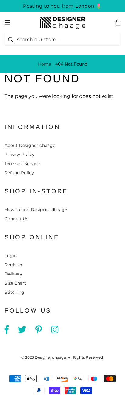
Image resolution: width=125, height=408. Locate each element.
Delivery (13, 274)
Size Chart (15, 283)
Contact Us (16, 219)
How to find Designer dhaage (36, 209)
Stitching (14, 292)
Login (11, 255)
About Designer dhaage (30, 145)
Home (44, 64)
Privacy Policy (20, 154)
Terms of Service (22, 163)
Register (13, 265)
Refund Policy (19, 173)
